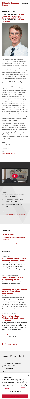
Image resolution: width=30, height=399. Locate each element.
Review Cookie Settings (15, 391)
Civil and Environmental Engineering (13, 15)
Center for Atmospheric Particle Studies (15, 214)
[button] (25, 3)
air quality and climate (8, 234)
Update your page (11, 344)
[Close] (28, 375)
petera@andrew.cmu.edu (8, 153)
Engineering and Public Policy (12, 18)
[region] (15, 386)
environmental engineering (10, 243)
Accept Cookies (15, 396)
